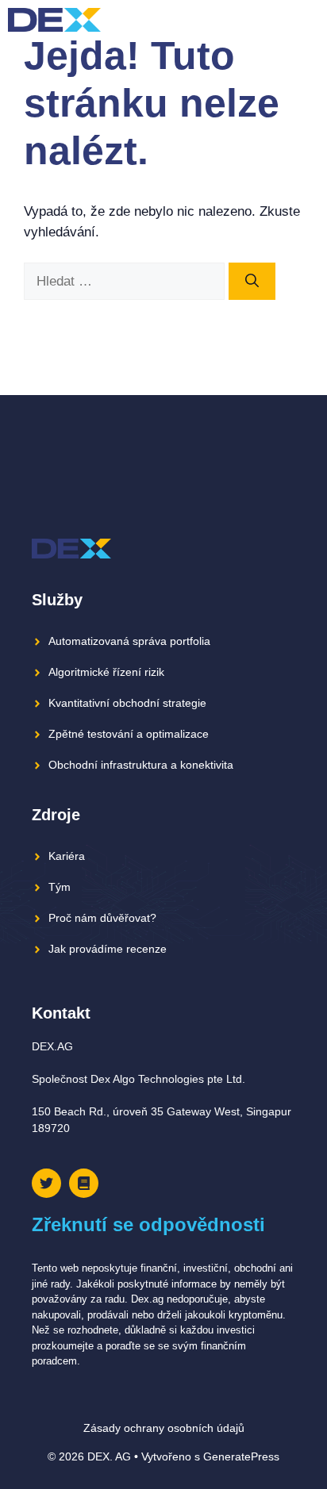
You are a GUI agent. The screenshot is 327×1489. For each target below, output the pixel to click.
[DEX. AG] (54, 20)
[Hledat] (252, 282)
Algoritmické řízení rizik (106, 672)
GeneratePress (241, 1456)
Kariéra (66, 856)
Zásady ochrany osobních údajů (163, 1428)
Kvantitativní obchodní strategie (127, 703)
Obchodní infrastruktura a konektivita (140, 764)
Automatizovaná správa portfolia (129, 641)
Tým (59, 887)
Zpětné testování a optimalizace (128, 733)
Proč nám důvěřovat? (102, 917)
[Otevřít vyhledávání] (279, 20)
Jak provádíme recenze (107, 948)
